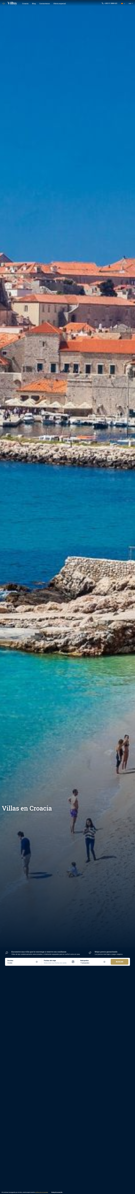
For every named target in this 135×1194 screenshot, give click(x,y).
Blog (34, 3)
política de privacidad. (41, 1192)
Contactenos (44, 3)
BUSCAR (119, 962)
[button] (123, 3)
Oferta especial (59, 3)
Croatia (9, 963)
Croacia (25, 3)
